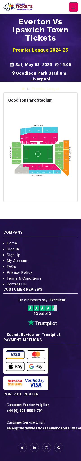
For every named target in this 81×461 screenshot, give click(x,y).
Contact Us (16, 284)
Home (12, 243)
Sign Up (13, 255)
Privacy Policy (19, 272)
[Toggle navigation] (73, 7)
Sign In (13, 249)
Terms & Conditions (24, 278)
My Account (17, 261)
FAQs (11, 267)
